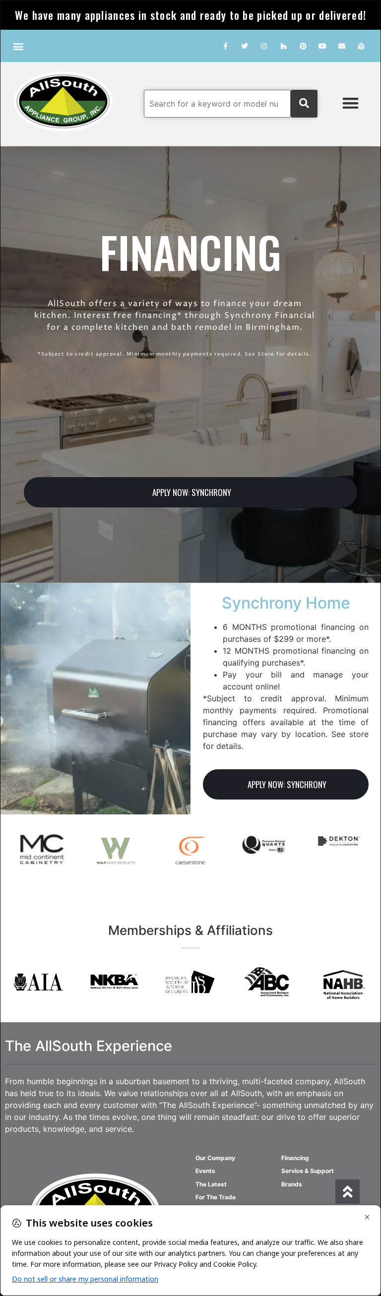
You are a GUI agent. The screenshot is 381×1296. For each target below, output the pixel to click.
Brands (291, 1184)
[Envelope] (342, 46)
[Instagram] (264, 46)
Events (205, 1170)
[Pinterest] (303, 46)
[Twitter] (244, 46)
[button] (18, 46)
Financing (295, 1158)
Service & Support (307, 1170)
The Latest (211, 1184)
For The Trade (215, 1197)
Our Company (215, 1158)
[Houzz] (283, 46)
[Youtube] (322, 46)
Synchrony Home (286, 603)
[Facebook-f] (225, 46)
